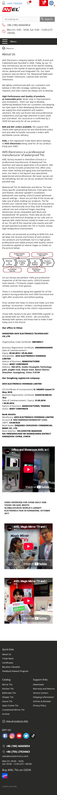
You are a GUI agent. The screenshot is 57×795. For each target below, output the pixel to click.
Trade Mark (7, 658)
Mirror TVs (7, 684)
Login (9, 3)
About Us (6, 654)
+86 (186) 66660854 (18, 25)
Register (18, 3)
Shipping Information (43, 697)
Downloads (38, 684)
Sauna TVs (7, 701)
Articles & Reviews (42, 701)
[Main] (3, 48)
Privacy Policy (39, 705)
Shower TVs (7, 697)
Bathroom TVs (9, 693)
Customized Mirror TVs (13, 709)
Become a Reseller (11, 667)
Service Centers (40, 693)
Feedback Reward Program (15, 671)
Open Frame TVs (10, 705)
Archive (6, 714)
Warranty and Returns (44, 688)
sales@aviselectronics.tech (15, 756)
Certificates (7, 662)
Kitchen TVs (8, 688)
